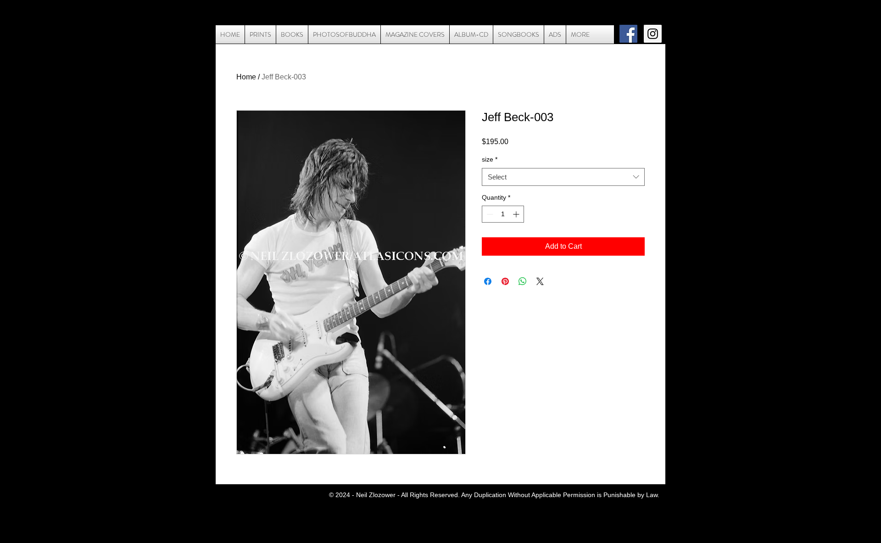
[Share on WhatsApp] (522, 281)
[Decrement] (489, 214)
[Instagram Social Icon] (653, 34)
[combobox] (563, 177)
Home (246, 77)
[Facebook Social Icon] (628, 34)
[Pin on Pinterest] (505, 281)
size (489, 159)
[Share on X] (540, 281)
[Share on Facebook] (487, 281)
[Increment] (517, 214)
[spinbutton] (503, 214)
